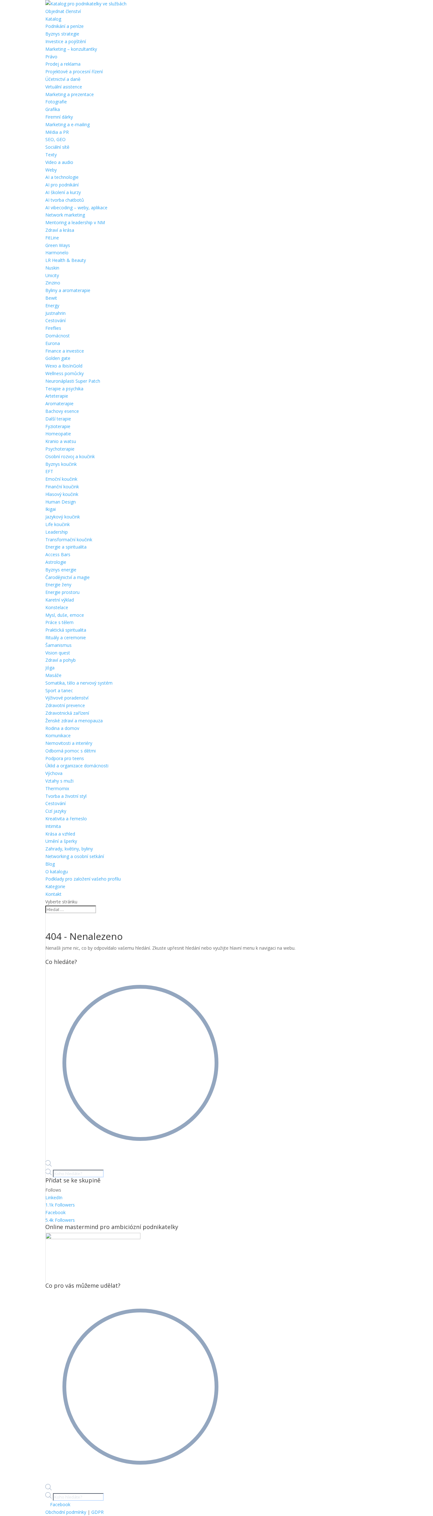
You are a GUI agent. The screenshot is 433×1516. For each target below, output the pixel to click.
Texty (51, 155)
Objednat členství (63, 11)
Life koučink (57, 524)
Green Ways (57, 245)
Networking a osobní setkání (74, 856)
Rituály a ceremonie (65, 637)
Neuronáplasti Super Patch (72, 381)
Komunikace (58, 735)
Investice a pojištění (65, 41)
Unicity (52, 275)
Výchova (53, 773)
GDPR (97, 1512)
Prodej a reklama (63, 64)
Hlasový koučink (61, 494)
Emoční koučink (61, 479)
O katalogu (56, 872)
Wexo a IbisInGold (63, 366)
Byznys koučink (61, 464)
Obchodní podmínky (65, 1512)
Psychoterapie (59, 449)
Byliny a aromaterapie (67, 290)
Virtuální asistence (63, 87)
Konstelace (56, 607)
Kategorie (55, 886)
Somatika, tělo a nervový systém (79, 683)
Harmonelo (56, 253)
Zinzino (52, 283)
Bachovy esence (62, 411)
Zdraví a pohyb (60, 660)
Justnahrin (55, 313)
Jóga (50, 668)
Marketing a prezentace (69, 94)
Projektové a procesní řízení (74, 71)
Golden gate (57, 358)
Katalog (53, 19)
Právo (51, 57)
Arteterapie (56, 396)
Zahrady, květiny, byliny (69, 849)
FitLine (52, 238)
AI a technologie (62, 177)
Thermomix (57, 788)
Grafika (52, 109)
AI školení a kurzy (63, 192)
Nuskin (52, 268)
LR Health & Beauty (65, 260)
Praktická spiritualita (65, 630)
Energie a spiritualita (66, 547)
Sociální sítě (57, 147)
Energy (52, 306)
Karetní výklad (59, 600)
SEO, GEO (55, 139)
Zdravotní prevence (65, 705)
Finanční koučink (62, 487)
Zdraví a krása (59, 230)
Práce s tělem (59, 622)
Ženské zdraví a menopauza (74, 721)
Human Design (60, 502)
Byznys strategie (62, 34)
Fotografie (56, 102)
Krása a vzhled (60, 834)
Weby (51, 170)
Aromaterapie (59, 403)
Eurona (52, 343)
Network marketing (65, 215)
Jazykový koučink (62, 517)
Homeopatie (58, 434)
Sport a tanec (59, 690)
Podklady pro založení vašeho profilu (83, 879)
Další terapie (58, 419)
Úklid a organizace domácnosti (76, 766)
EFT (49, 471)
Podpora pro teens (64, 758)
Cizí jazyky (55, 811)
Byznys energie (60, 570)
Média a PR (57, 132)
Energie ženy (58, 585)
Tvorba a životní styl (66, 796)
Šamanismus (58, 645)
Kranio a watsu (60, 441)
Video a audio (59, 162)
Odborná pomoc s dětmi (70, 751)
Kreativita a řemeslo (66, 819)
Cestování (55, 320)
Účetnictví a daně (63, 79)
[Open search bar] (48, 1165)
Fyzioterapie (57, 426)
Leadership (56, 532)
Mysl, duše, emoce (64, 615)
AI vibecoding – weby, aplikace (76, 208)
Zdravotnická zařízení (67, 713)
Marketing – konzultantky (71, 49)
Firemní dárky (59, 117)
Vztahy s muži (59, 781)
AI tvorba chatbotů (64, 200)
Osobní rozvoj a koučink (70, 456)
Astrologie (55, 562)
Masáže (53, 675)
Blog (50, 864)
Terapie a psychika (64, 389)
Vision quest (57, 653)
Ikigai (50, 509)
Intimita (53, 826)
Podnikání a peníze (64, 26)
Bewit (51, 298)
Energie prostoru (62, 592)
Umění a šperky (61, 841)
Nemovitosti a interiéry (68, 743)
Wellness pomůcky (64, 373)
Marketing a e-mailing (67, 124)
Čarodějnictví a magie (67, 577)
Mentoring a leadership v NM (75, 222)
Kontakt (53, 894)
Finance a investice (64, 351)
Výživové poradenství (66, 698)
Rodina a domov (62, 728)
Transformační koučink (68, 540)
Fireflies (53, 328)
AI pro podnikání (62, 185)
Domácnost (57, 336)
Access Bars (57, 554)
